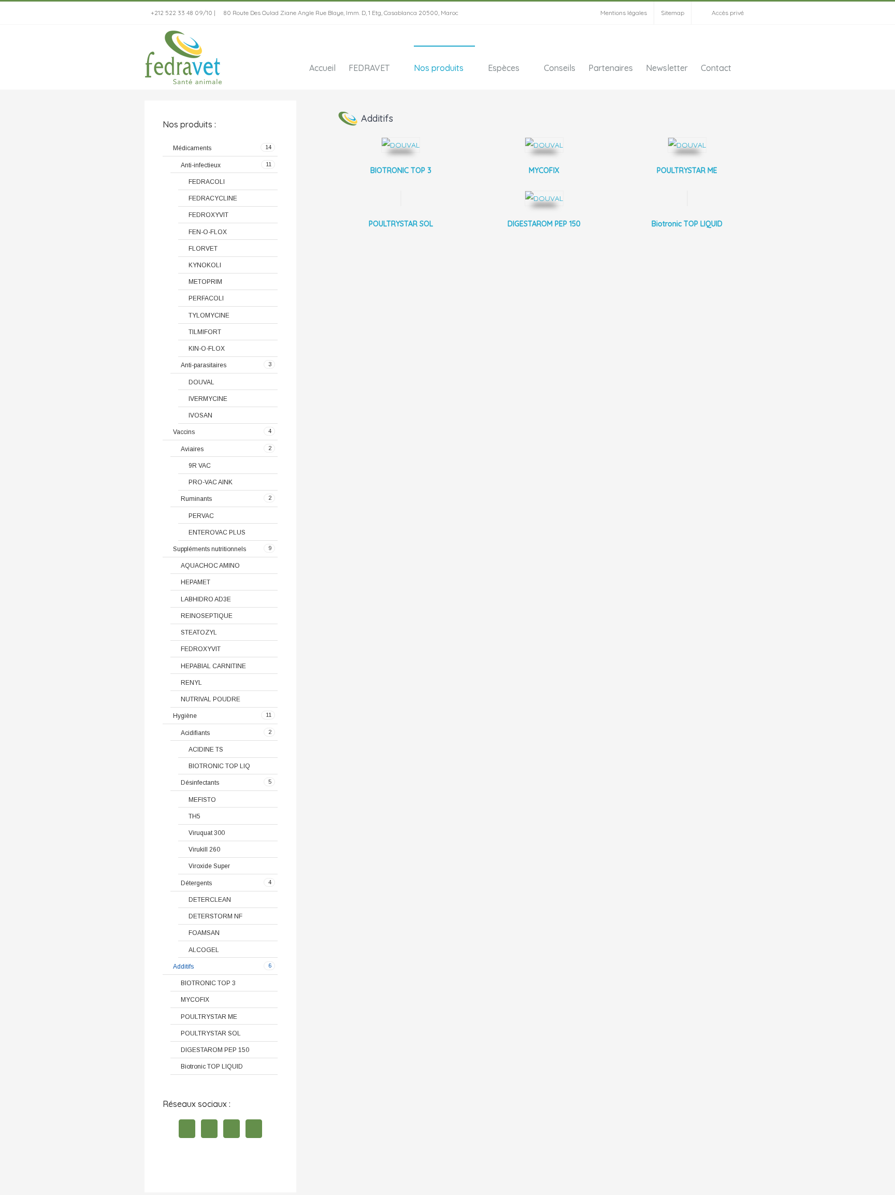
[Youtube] (231, 1128)
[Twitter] (209, 1128)
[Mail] (254, 1128)
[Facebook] (187, 1128)
